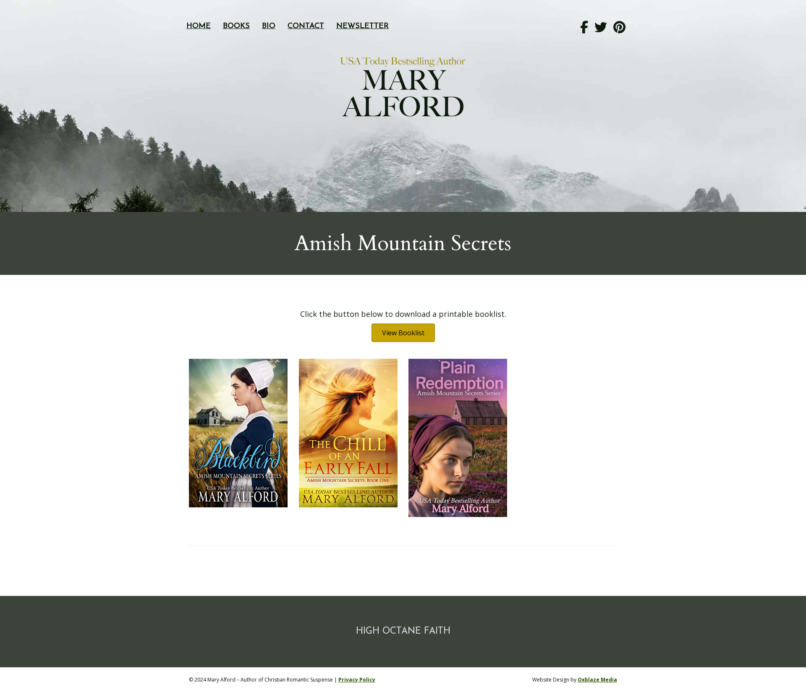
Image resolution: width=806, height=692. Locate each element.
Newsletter (362, 26)
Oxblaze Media (597, 679)
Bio (268, 26)
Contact (306, 26)
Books (236, 26)
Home (198, 26)
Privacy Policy (356, 679)
